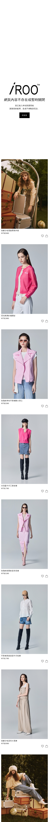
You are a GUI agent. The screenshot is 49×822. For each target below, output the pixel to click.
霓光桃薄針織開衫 (8, 316)
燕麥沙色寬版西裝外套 (10, 230)
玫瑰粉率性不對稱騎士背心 (12, 401)
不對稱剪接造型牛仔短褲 (11, 656)
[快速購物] (46, 236)
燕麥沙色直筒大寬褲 (9, 741)
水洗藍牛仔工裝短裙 (9, 486)
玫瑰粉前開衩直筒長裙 (10, 571)
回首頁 (24, 115)
